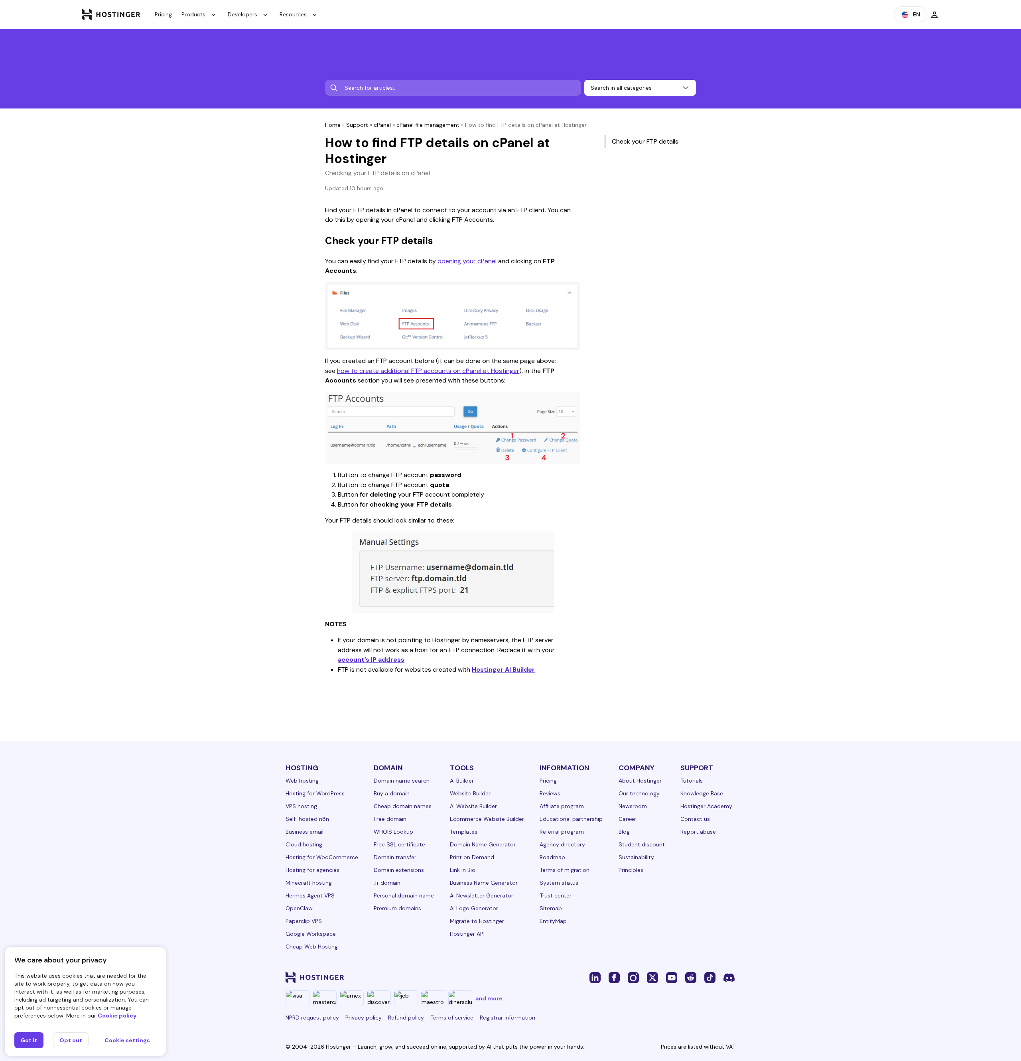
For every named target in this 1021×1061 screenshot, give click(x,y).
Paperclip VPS (304, 921)
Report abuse (698, 831)
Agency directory (562, 844)
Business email (304, 831)
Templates (463, 831)
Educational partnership (571, 818)
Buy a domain (392, 793)
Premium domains (397, 908)
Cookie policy (117, 1015)
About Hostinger (640, 780)
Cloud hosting (304, 844)
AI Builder (462, 780)
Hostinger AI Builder (503, 669)
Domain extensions (399, 870)
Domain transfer (395, 857)
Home (333, 124)
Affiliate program (562, 806)
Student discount (642, 844)
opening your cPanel (467, 261)
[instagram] (633, 977)
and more (489, 998)
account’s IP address (371, 659)
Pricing (163, 14)
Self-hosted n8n (307, 818)
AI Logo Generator (474, 908)
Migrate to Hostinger (477, 921)
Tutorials (691, 780)
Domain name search (402, 780)
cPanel (382, 124)
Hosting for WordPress (315, 793)
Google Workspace (311, 933)
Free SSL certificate (399, 844)
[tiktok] (710, 977)
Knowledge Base (701, 793)
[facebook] (614, 977)
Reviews (550, 793)
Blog (624, 831)
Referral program (562, 831)
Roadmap (552, 857)
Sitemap (551, 908)
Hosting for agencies (312, 870)
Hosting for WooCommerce (322, 857)
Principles (631, 870)
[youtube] (671, 977)
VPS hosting (301, 806)
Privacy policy (363, 1017)
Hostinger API (467, 933)
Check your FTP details (645, 141)
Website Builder (470, 793)
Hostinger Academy (706, 806)
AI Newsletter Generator (481, 895)
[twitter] (652, 977)
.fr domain (387, 882)
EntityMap (553, 921)
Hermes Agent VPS (310, 895)
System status (559, 882)
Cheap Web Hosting (312, 946)
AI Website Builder (473, 806)
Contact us (695, 818)
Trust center (556, 895)
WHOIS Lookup (393, 831)
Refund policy (406, 1017)
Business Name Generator (484, 882)
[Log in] (934, 14)
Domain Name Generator (483, 844)
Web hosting (302, 780)
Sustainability (636, 857)
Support (357, 124)
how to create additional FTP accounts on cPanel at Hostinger (428, 371)
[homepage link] (111, 14)
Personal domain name (404, 895)
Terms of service (451, 1017)
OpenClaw (299, 908)
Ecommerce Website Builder (487, 818)
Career (627, 818)
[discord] (729, 977)
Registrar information (507, 1017)
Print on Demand (472, 857)
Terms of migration (564, 870)
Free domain (390, 818)
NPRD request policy (312, 1017)
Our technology (639, 793)
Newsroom (633, 806)
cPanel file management (427, 124)
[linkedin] (595, 977)
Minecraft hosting (309, 882)
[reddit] (690, 977)
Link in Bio (462, 870)
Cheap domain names (403, 806)
